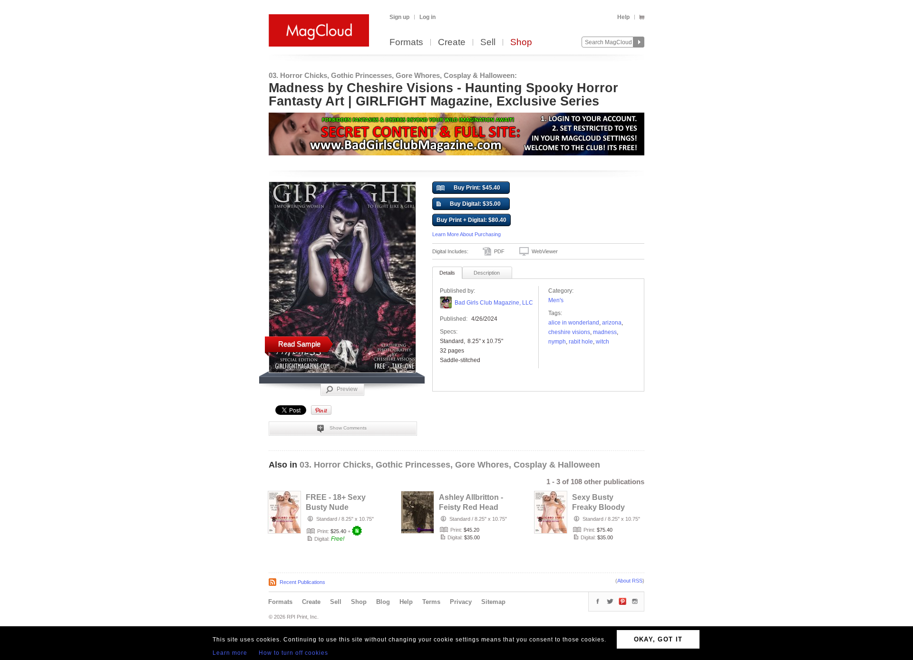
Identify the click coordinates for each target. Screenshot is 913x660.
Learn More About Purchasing (466, 234)
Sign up (399, 17)
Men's (555, 300)
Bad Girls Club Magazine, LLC (494, 302)
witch (602, 341)
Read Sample (299, 344)
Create (452, 42)
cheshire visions (569, 332)
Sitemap (493, 601)
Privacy (461, 601)
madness (605, 332)
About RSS (629, 580)
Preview (347, 389)
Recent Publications (302, 582)
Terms (431, 601)
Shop (521, 42)
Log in (427, 17)
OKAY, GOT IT (658, 639)
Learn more (230, 653)
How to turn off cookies (293, 653)
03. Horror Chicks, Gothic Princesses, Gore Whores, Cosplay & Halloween (450, 464)
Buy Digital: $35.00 (475, 204)
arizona (612, 322)
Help (623, 17)
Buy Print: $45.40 (477, 187)
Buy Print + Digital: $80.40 (471, 220)
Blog (383, 601)
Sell (487, 42)
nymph (557, 341)
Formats (406, 42)
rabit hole (581, 341)
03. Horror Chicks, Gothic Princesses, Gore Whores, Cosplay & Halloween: (393, 75)
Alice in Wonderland (573, 322)
